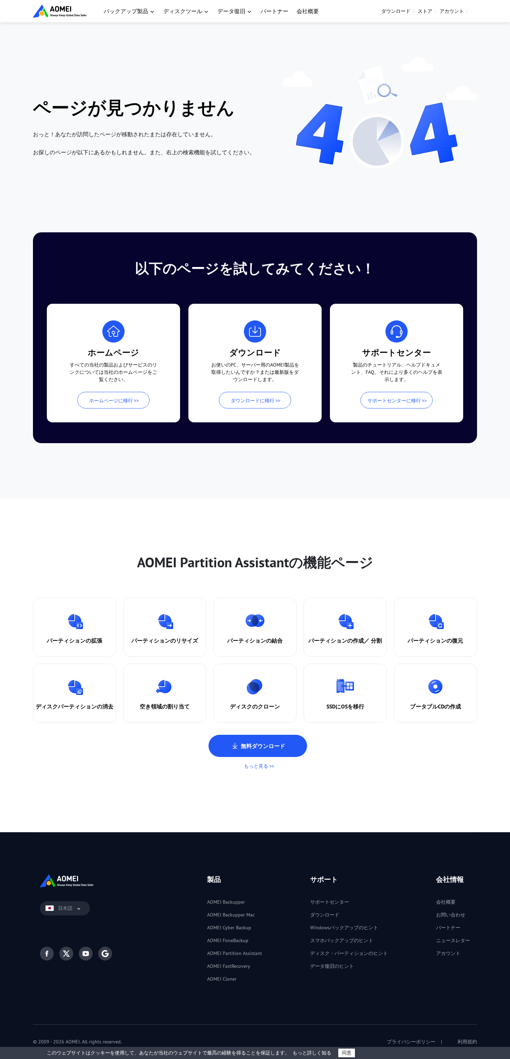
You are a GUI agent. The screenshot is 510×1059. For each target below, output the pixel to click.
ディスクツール (182, 11)
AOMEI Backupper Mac (231, 915)
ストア (425, 11)
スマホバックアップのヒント (341, 940)
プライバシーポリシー (410, 1042)
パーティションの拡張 (74, 640)
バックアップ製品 (126, 11)
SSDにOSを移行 (345, 706)
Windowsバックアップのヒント (344, 927)
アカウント (452, 11)
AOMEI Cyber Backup (229, 927)
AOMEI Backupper (226, 902)
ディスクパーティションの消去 (74, 706)
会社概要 (308, 11)
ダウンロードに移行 (252, 400)
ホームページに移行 (111, 400)
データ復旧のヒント (332, 966)
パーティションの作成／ (338, 640)
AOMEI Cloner (222, 979)
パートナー (274, 11)
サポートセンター (329, 902)
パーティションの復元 (435, 640)
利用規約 (466, 1042)
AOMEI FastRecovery (228, 966)
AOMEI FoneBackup (227, 940)
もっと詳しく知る (311, 1053)
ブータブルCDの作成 (435, 706)
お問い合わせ (450, 915)
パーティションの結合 (255, 640)
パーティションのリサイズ (164, 640)
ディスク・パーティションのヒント (349, 953)
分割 (376, 640)
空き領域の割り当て (165, 706)
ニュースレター (453, 940)
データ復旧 (231, 11)
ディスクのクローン (255, 706)
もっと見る (256, 766)
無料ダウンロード (263, 745)
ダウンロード (395, 11)
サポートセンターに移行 (394, 400)
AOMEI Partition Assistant (234, 953)
